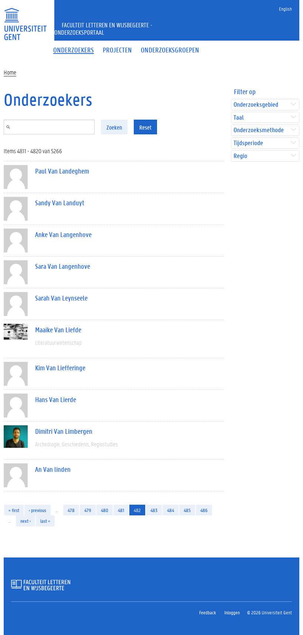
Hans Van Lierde (55, 399)
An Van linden (53, 469)
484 (170, 510)
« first (13, 510)
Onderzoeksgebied (256, 104)
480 (104, 510)
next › (25, 521)
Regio (240, 155)
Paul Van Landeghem (62, 171)
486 (204, 510)
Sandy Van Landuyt (59, 202)
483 (153, 510)
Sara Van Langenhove (62, 266)
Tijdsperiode (248, 143)
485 (187, 510)
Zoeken (114, 127)
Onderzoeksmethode (259, 130)
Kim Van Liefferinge (60, 367)
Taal (239, 117)
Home (10, 72)
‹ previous (37, 510)
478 (71, 510)
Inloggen (232, 612)
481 (121, 510)
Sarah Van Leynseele (61, 298)
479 (87, 510)
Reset (145, 127)
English (285, 9)
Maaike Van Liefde (58, 329)
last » (45, 521)
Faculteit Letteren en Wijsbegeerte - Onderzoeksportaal (103, 28)
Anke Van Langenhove (63, 234)
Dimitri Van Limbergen (63, 431)
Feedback (207, 612)
